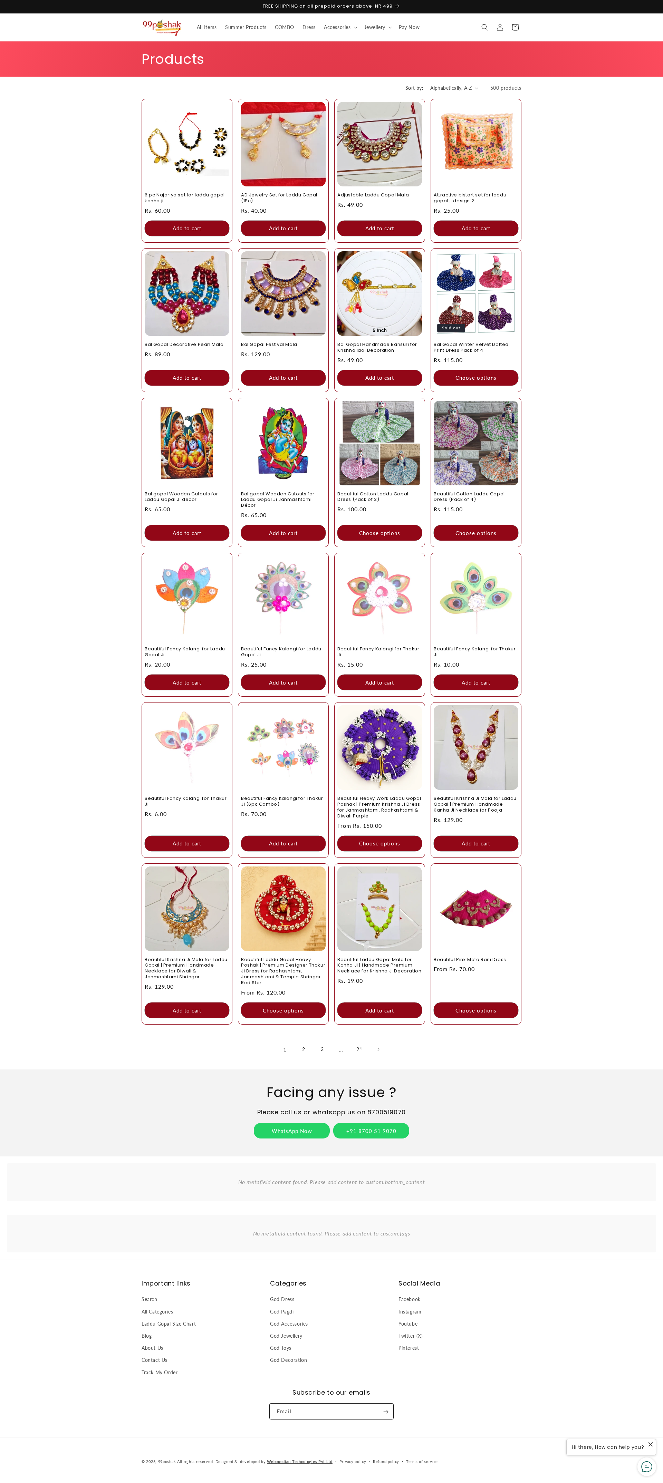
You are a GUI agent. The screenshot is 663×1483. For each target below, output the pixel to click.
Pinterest (408, 1348)
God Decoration (288, 1360)
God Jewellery (286, 1335)
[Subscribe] (385, 1412)
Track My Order (159, 1372)
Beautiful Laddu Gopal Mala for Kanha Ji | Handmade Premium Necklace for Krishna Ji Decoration (379, 966)
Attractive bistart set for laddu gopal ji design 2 (470, 198)
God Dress (282, 1299)
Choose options (476, 378)
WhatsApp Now (292, 1131)
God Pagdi (282, 1311)
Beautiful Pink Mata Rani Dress (470, 960)
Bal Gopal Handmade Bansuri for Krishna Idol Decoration (377, 347)
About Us (152, 1348)
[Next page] (378, 1049)
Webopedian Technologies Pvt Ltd (300, 1461)
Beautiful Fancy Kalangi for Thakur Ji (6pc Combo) (282, 801)
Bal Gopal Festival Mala (269, 345)
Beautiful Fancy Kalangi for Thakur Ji (378, 652)
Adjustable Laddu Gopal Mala (373, 195)
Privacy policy (352, 1461)
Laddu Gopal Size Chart (169, 1323)
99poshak (167, 1461)
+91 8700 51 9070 (371, 1131)
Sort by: (414, 88)
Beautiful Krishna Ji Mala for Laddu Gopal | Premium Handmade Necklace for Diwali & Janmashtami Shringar (186, 968)
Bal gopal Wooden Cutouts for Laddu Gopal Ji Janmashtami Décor (278, 500)
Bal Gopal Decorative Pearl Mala (184, 345)
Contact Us (154, 1360)
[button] (340, 27)
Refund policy (386, 1461)
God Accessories (289, 1323)
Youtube (407, 1323)
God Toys (280, 1348)
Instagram (409, 1311)
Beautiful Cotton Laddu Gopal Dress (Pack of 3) (373, 497)
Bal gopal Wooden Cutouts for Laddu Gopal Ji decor (181, 497)
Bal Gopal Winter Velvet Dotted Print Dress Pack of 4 (471, 347)
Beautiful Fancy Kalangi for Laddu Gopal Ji (185, 652)
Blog (147, 1335)
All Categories (157, 1311)
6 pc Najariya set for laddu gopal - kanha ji (187, 198)
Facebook (409, 1299)
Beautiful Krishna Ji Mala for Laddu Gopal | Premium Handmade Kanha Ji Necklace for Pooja (475, 804)
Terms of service (422, 1461)
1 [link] (285, 1049)
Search (149, 1299)
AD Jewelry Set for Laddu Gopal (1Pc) (279, 198)
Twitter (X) (410, 1335)
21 (359, 1049)
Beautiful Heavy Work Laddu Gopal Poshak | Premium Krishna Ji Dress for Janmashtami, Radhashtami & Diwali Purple (379, 807)
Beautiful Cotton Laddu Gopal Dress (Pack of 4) (469, 497)
